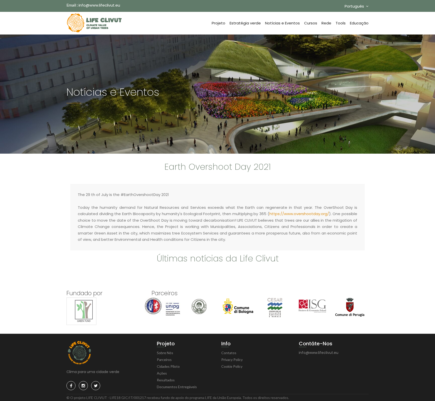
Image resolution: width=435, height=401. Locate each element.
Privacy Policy (232, 359)
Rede (326, 23)
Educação (359, 23)
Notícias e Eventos (282, 23)
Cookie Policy (231, 366)
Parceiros (164, 359)
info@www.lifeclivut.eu (99, 5)
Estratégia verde (245, 23)
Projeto (218, 23)
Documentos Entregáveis (177, 387)
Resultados (166, 380)
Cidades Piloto (168, 366)
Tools (341, 23)
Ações (162, 373)
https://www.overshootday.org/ (299, 213)
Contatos (228, 353)
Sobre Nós (165, 353)
